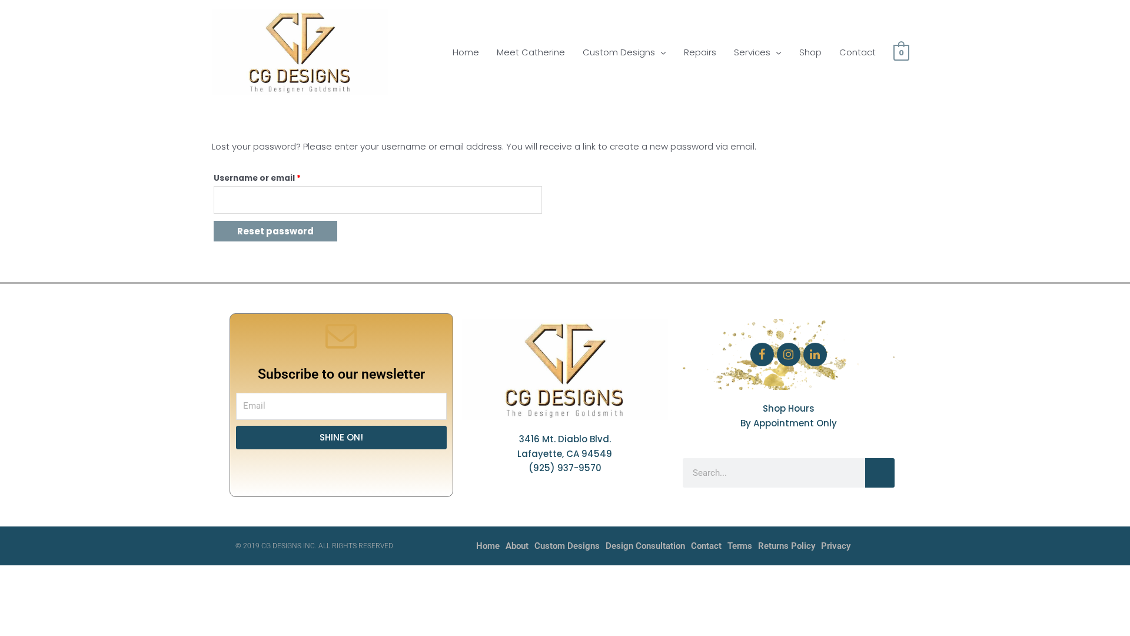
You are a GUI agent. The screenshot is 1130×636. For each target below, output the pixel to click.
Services (752, 52)
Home (466, 52)
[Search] (880, 473)
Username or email (276, 177)
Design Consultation (645, 546)
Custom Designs (619, 52)
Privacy (835, 546)
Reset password (275, 231)
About (517, 546)
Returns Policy (786, 546)
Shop (810, 52)
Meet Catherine (531, 52)
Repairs (700, 52)
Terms (739, 546)
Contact (857, 52)
